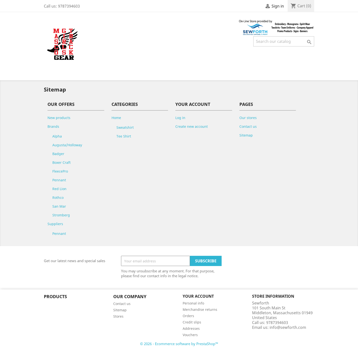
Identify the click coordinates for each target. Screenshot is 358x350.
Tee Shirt (123, 136)
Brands (53, 126)
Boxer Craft (61, 162)
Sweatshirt (125, 127)
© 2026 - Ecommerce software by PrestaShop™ (179, 343)
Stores (118, 316)
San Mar (59, 206)
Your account (198, 296)
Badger (58, 153)
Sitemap (246, 135)
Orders (188, 315)
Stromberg (61, 215)
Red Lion (59, 188)
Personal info (193, 303)
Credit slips (192, 322)
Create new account (191, 126)
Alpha (57, 136)
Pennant (59, 180)
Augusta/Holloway (67, 145)
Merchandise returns (200, 309)
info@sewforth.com (288, 327)
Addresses (191, 328)
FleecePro (60, 171)
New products (58, 117)
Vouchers (190, 334)
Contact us (248, 126)
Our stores (248, 117)
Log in (180, 117)
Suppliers (55, 223)
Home (116, 117)
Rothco (58, 197)
